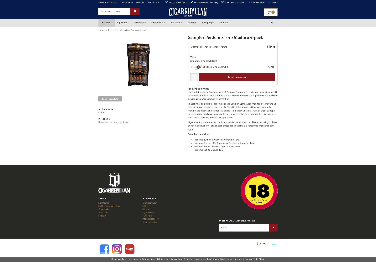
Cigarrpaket (176, 22)
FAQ (273, 22)
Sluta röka (140, 2)
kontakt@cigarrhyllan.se (108, 2)
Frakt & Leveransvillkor (109, 206)
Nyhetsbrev (148, 212)
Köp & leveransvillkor (257, 2)
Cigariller (122, 22)
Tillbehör (139, 22)
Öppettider (104, 209)
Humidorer (157, 22)
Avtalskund (103, 212)
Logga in (274, 2)
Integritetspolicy (126, 2)
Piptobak (192, 22)
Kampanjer (208, 22)
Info (256, 259)
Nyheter (223, 22)
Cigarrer (105, 22)
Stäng (262, 259)
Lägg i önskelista (110, 99)
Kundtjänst (103, 203)
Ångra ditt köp (149, 222)
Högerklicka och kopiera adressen (114, 122)
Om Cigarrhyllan (153, 2)
